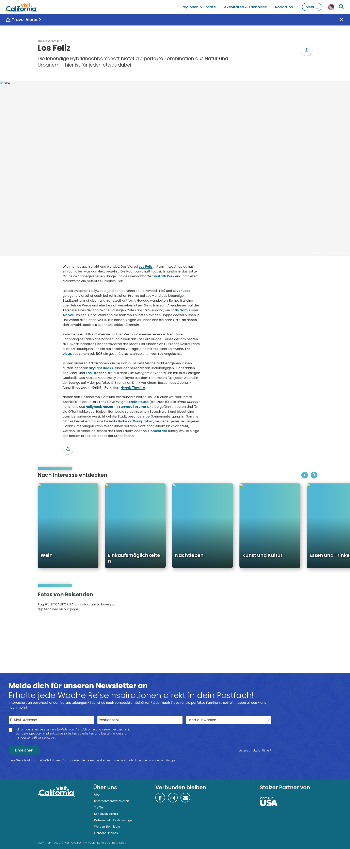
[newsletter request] (185, 797)
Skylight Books (100, 368)
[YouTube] (306, 602)
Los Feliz (146, 266)
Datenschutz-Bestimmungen (113, 820)
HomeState (157, 431)
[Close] (344, 20)
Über (97, 795)
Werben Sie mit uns (107, 827)
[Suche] (341, 6)
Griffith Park (164, 276)
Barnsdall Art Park (133, 406)
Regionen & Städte (199, 7)
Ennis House (139, 402)
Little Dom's (180, 310)
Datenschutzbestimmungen (102, 760)
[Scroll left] (304, 475)
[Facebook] (160, 797)
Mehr (310, 7)
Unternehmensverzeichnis (111, 801)
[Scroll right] (314, 475)
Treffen (99, 808)
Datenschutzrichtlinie (254, 750)
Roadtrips (284, 7)
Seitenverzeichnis (106, 814)
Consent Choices (106, 833)
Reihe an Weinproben (135, 421)
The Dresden (96, 373)
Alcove (68, 315)
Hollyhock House (99, 406)
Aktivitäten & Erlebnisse (245, 7)
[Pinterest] (300, 602)
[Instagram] (295, 602)
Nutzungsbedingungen (145, 760)
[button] (306, 50)
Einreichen (24, 750)
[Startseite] (21, 7)
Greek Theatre (133, 387)
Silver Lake (181, 290)
